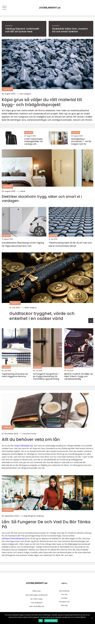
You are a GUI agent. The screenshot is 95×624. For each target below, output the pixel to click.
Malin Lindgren (31, 307)
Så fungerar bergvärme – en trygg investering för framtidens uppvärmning (46, 376)
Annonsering (64, 591)
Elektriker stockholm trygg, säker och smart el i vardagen (42, 199)
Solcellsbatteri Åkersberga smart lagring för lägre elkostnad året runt (23, 244)
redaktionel (8, 427)
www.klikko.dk (38, 606)
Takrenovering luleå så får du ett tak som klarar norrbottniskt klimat (70, 244)
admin (22, 191)
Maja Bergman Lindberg (34, 516)
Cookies (64, 598)
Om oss (64, 594)
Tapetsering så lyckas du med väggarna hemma (15, 375)
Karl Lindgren (25, 94)
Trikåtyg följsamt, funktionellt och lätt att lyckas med (22, 30)
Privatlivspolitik (51, 621)
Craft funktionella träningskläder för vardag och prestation (33, 141)
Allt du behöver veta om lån (31, 439)
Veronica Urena (29, 433)
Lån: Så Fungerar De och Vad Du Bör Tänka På (46, 524)
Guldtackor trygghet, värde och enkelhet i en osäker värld (42, 316)
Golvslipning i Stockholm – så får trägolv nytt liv (81, 141)
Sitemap (64, 605)
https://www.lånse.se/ (14, 538)
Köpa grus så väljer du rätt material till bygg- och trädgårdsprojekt (42, 102)
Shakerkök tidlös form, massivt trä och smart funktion (70, 30)
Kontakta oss (64, 602)
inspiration (9, 26)
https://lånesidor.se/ (23, 445)
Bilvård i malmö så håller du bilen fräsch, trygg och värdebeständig (78, 376)
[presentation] (90, 320)
